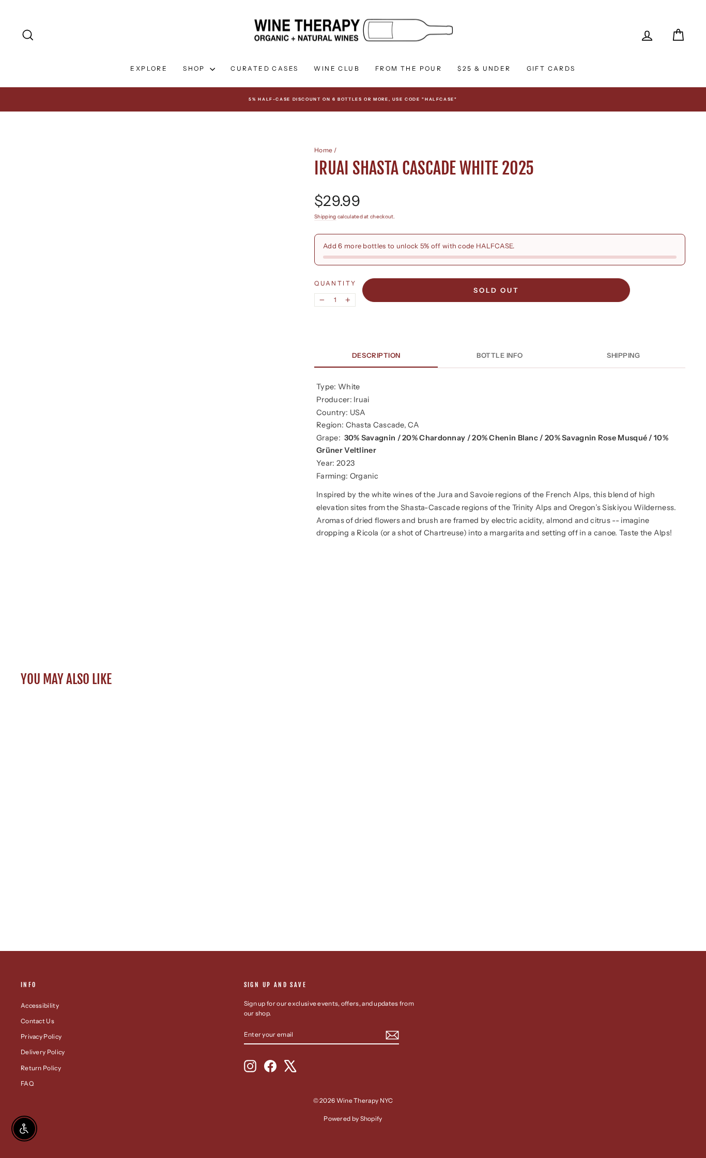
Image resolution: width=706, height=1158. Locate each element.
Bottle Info (500, 355)
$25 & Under (484, 68)
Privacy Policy (41, 1036)
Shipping (325, 216)
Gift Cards (551, 68)
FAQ (27, 1083)
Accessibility (40, 1005)
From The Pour (408, 68)
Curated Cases (264, 68)
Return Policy (41, 1068)
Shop (195, 68)
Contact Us (37, 1021)
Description (376, 355)
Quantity (335, 283)
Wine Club (337, 68)
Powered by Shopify (353, 1118)
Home (323, 150)
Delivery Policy (43, 1052)
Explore (148, 68)
